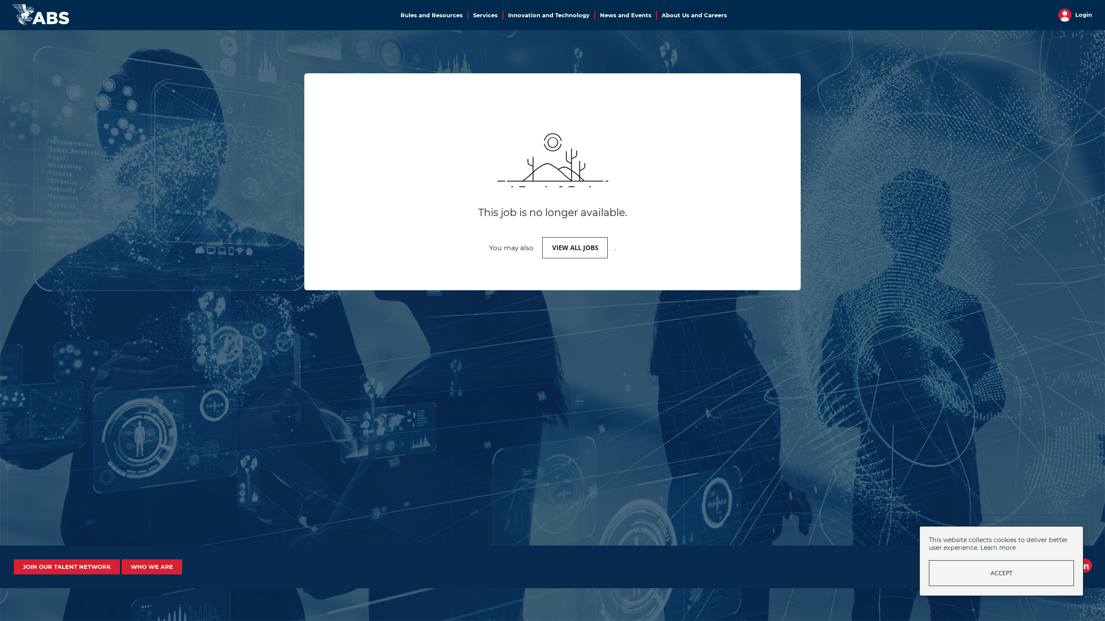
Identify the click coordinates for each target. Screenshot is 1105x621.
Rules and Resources (432, 15)
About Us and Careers (694, 15)
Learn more (998, 548)
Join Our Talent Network (67, 566)
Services (485, 15)
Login (1082, 14)
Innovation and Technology (549, 15)
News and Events (625, 15)
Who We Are (152, 566)
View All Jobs (575, 247)
